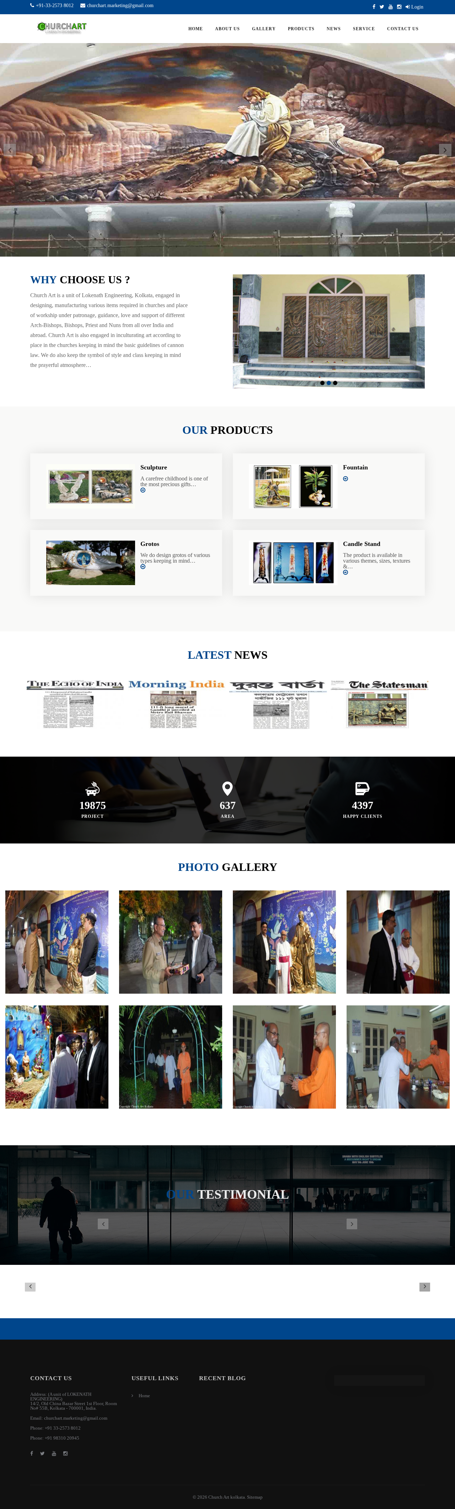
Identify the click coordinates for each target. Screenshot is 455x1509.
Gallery (264, 28)
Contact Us (403, 28)
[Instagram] (399, 7)
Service (364, 28)
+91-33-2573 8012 (55, 5)
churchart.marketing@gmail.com (120, 5)
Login (416, 7)
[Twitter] (382, 7)
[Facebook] (374, 7)
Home (195, 28)
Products (301, 28)
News (334, 28)
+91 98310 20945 (62, 1438)
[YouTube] (391, 7)
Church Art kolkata (226, 1497)
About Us (227, 28)
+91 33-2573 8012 (63, 1428)
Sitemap (255, 1497)
